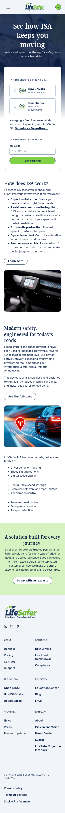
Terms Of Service (15, 794)
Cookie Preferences (17, 801)
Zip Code (15, 145)
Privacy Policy (13, 788)
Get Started (32, 160)
